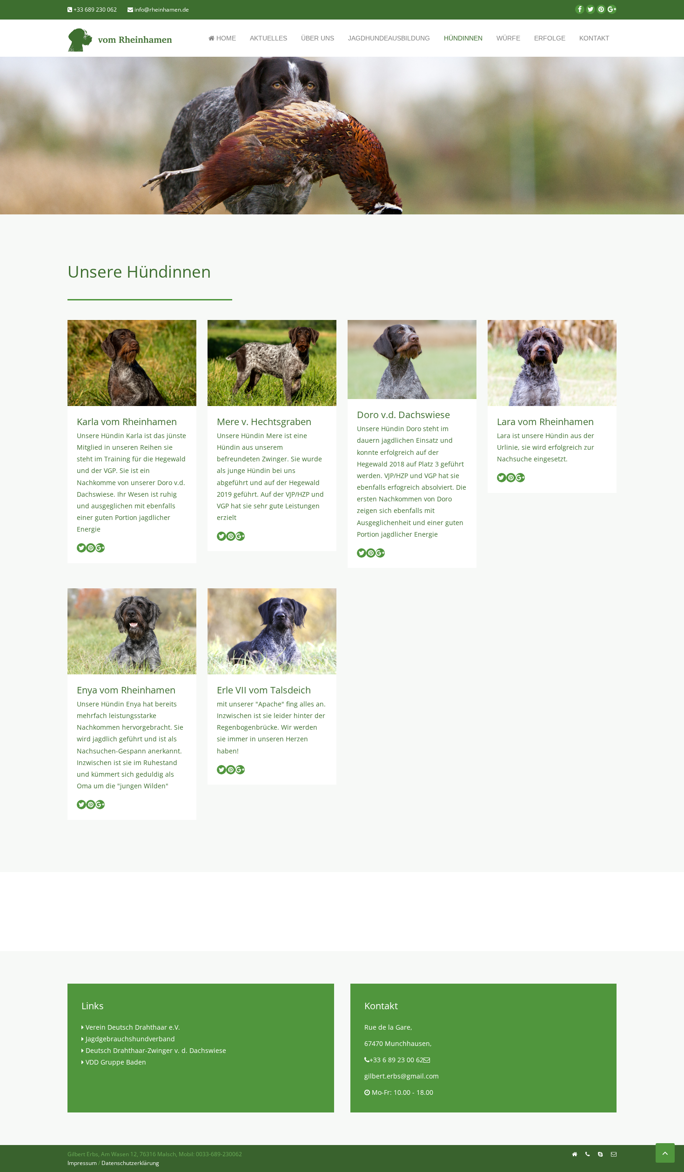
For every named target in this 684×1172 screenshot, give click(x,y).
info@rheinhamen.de (161, 9)
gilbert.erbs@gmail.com (401, 1076)
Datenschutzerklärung (130, 1163)
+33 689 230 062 (94, 9)
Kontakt (594, 38)
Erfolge (549, 38)
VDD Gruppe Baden (116, 1062)
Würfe (508, 38)
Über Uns (317, 38)
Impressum (82, 1163)
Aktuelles (268, 38)
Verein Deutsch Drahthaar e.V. (133, 1027)
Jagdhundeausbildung (389, 38)
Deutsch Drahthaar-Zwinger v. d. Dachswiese (156, 1050)
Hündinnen (463, 38)
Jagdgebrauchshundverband (130, 1038)
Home (225, 38)
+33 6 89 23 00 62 (396, 1059)
